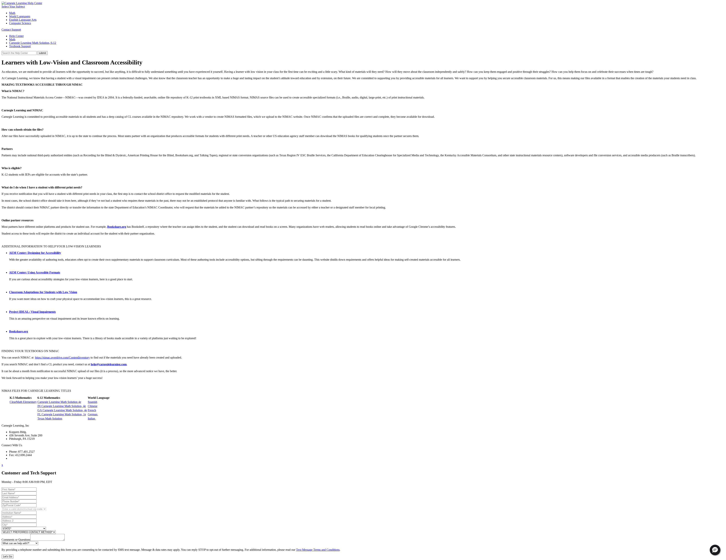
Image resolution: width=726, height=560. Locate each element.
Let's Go (7, 556)
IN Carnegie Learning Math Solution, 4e (61, 406)
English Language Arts (22, 19)
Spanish (92, 402)
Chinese (92, 406)
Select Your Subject (13, 6)
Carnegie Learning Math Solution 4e (59, 402)
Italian (92, 418)
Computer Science (20, 23)
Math (12, 13)
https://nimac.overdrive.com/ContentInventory (62, 357)
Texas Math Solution (49, 418)
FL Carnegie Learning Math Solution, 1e (61, 414)
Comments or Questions (16, 539)
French (92, 410)
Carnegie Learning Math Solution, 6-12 (32, 42)
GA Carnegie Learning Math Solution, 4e (62, 410)
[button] (715, 550)
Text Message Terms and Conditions (318, 549)
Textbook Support (20, 46)
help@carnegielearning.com (108, 364)
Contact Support (11, 29)
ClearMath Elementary (23, 402)
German (93, 414)
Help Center (16, 36)
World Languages (19, 16)
